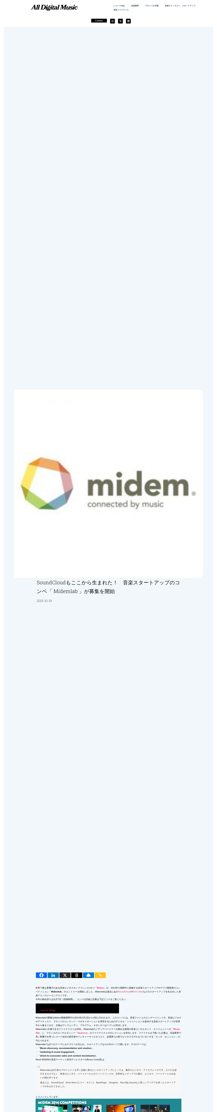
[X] (65, 975)
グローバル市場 (152, 6)
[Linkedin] (128, 21)
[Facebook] (41, 975)
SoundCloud (124, 991)
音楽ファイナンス (121, 10)
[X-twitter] (120, 21)
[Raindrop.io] (88, 975)
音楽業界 (135, 6)
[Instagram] (112, 21)
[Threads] (76, 975)
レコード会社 (119, 6)
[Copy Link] (100, 975)
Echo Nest (138, 991)
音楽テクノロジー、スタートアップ (180, 6)
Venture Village (47, 1010)
